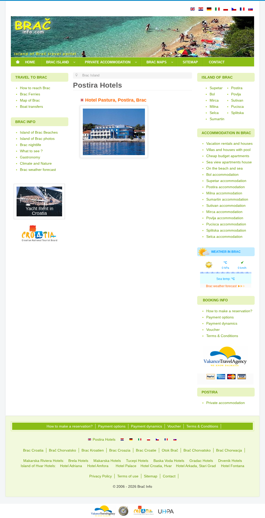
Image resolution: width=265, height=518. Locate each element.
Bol (212, 94)
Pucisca (237, 106)
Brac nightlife (30, 145)
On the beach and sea (224, 168)
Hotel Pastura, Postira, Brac (115, 100)
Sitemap (150, 476)
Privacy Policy (100, 476)
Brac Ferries (30, 94)
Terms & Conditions (222, 336)
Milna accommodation (224, 193)
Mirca (214, 100)
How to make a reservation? (229, 311)
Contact (169, 476)
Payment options (220, 317)
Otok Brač (170, 450)
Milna (214, 106)
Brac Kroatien (93, 450)
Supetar (216, 88)
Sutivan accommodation (226, 205)
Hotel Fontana (232, 466)
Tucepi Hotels (137, 461)
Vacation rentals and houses (229, 143)
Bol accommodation (222, 174)
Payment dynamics (221, 323)
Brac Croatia (33, 450)
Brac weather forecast (38, 169)
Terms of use (127, 476)
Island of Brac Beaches (39, 132)
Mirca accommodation (224, 212)
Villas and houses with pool (228, 150)
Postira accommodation (225, 187)
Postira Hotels (103, 439)
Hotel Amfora (98, 466)
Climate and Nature (36, 163)
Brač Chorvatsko (62, 450)
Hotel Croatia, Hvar (157, 466)
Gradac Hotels (201, 461)
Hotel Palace (126, 466)
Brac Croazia (119, 450)
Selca (214, 113)
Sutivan (237, 100)
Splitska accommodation (226, 230)
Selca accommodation (224, 236)
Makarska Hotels (107, 461)
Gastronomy (30, 157)
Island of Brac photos (37, 138)
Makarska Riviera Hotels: (43, 461)
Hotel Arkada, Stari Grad (196, 466)
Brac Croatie (146, 450)
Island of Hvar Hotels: (38, 466)
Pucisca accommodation (226, 224)
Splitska (237, 113)
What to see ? (31, 151)
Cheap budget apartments (227, 156)
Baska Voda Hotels (169, 461)
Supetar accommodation (226, 181)
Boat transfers (31, 106)
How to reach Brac (35, 88)
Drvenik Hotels (230, 461)
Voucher (213, 329)
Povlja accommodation (224, 218)
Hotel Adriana (71, 466)
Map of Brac (30, 100)
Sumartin (217, 119)
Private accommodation (225, 403)
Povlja (236, 94)
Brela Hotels (78, 461)
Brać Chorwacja (229, 450)
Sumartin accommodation (227, 199)
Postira (236, 88)
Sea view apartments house (229, 162)
